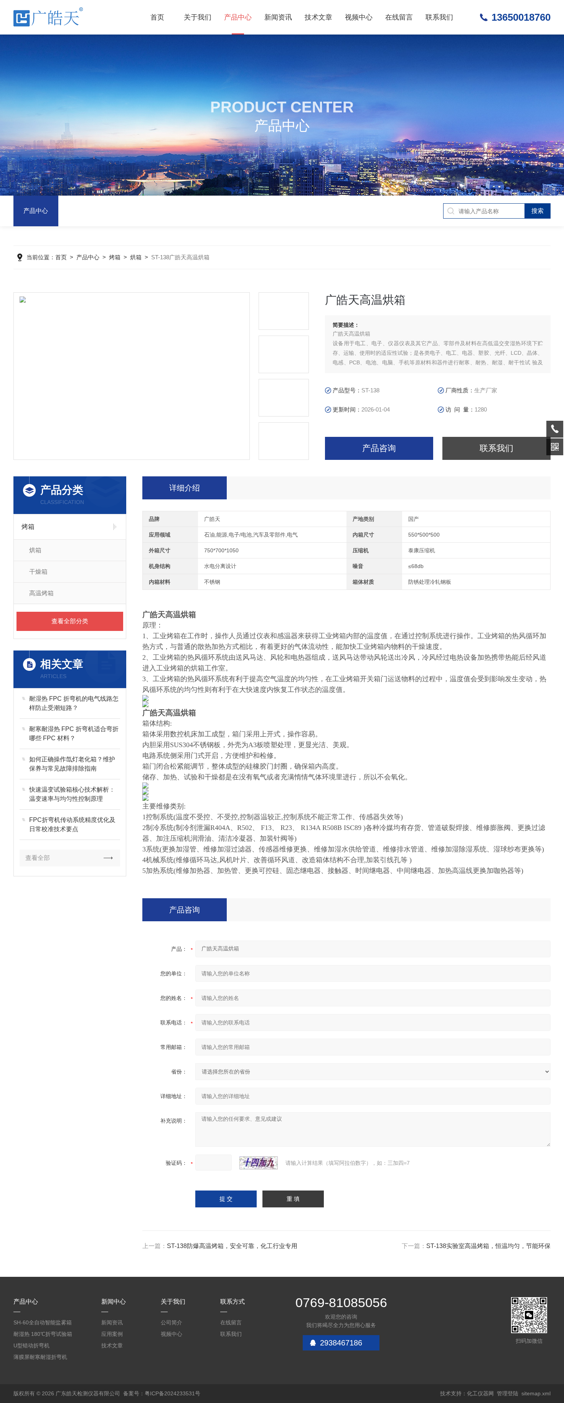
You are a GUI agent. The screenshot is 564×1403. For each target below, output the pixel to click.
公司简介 (171, 1322)
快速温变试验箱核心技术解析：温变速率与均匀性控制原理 (72, 794)
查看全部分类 (69, 621)
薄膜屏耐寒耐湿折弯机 (40, 1357)
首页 (157, 17)
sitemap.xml (536, 1393)
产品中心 (238, 17)
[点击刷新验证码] (258, 1162)
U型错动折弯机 (31, 1345)
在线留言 (399, 17)
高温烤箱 (41, 593)
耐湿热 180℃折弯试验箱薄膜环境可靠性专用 (42, 1335)
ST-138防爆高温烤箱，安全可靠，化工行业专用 (232, 1246)
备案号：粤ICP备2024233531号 (161, 1393)
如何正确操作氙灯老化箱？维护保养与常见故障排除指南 (72, 764)
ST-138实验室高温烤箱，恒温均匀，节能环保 (488, 1246)
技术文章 (318, 17)
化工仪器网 (480, 1393)
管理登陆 (507, 1393)
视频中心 (359, 17)
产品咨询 (379, 448)
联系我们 (439, 17)
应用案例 (112, 1334)
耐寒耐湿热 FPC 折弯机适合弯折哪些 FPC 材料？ (74, 733)
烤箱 (114, 257)
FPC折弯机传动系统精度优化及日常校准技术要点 (72, 824)
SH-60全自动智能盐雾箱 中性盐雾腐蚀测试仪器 (42, 1323)
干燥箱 (38, 571)
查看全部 (37, 858)
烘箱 (136, 257)
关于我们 (197, 17)
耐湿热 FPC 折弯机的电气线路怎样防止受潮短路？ (74, 703)
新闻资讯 (278, 17)
